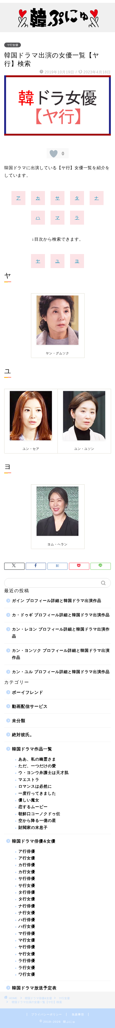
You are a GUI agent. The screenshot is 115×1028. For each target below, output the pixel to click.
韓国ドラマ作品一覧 (32, 748)
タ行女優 (26, 899)
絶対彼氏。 (23, 734)
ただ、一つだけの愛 (37, 766)
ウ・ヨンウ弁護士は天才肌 (43, 773)
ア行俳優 (26, 851)
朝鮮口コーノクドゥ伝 (39, 814)
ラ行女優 (26, 968)
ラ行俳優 (26, 961)
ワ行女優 (26, 974)
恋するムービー (33, 807)
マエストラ (28, 780)
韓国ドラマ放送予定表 (34, 987)
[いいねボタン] (53, 154)
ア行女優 (26, 858)
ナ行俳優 (26, 906)
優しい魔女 (28, 800)
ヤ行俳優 (26, 947)
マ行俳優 (26, 933)
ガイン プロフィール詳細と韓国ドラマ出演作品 (56, 601)
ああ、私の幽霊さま (37, 759)
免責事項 (78, 1014)
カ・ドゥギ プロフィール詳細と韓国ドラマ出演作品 (61, 615)
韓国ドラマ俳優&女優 (34, 841)
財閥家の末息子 (33, 827)
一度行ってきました (37, 793)
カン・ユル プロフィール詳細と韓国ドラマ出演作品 (61, 672)
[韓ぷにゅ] (58, 27)
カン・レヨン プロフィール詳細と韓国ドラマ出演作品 (61, 633)
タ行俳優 (26, 892)
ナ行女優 (26, 913)
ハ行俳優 (26, 920)
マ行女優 (26, 940)
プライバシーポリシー (46, 1014)
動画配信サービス (30, 706)
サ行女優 (26, 885)
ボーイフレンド (27, 692)
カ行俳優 (26, 865)
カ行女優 (26, 872)
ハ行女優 (26, 926)
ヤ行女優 (12, 44)
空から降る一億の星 (37, 820)
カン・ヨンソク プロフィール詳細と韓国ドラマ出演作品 (61, 654)
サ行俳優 (26, 878)
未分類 (18, 720)
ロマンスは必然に (35, 786)
